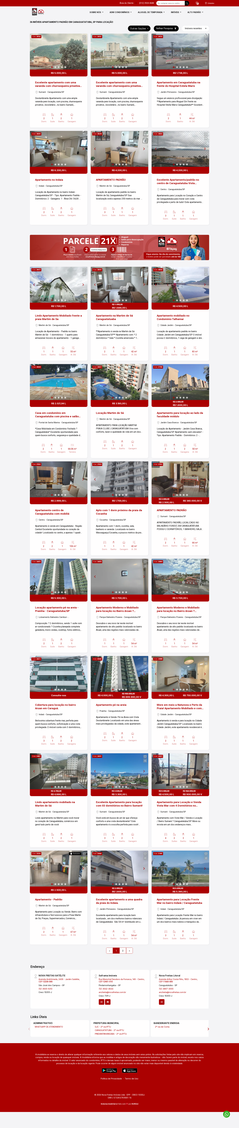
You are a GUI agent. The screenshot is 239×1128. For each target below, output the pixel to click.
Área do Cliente (126, 3)
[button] (197, 3)
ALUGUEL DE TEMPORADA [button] (150, 12)
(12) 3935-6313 (45, 989)
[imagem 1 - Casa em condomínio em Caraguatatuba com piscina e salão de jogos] (58, 382)
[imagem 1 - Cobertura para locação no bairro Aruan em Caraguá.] (58, 674)
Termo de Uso (131, 1078)
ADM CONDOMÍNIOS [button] (120, 12)
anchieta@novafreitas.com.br (112, 992)
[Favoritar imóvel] (84, 37)
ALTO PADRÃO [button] (195, 12)
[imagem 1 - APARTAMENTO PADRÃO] (119, 149)
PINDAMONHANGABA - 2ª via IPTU (111, 1034)
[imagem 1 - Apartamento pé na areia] (119, 674)
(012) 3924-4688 (146, 3)
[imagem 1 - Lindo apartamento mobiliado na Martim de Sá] (58, 771)
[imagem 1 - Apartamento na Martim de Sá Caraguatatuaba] (119, 285)
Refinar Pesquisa (164, 28)
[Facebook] (108, 1002)
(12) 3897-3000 (166, 989)
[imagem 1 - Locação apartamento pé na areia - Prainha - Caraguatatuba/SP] (58, 577)
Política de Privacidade (111, 1078)
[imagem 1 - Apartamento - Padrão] (58, 869)
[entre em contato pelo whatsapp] (225, 1113)
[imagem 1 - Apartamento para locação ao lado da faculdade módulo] (180, 382)
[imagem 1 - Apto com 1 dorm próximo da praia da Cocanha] (119, 479)
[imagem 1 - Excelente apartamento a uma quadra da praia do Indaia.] (119, 869)
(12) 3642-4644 (106, 989)
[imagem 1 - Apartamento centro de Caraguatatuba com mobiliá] (58, 479)
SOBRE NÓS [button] (96, 12)
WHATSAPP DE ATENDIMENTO (49, 1027)
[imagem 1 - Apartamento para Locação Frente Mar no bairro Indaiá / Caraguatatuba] (180, 869)
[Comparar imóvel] (84, 41)
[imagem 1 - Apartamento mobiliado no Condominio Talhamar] (180, 285)
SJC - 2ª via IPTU (103, 1027)
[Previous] (34, 52)
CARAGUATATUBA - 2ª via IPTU (109, 1030)
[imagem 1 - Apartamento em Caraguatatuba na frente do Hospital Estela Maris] (180, 52)
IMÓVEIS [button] (175, 12)
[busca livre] (187, 3)
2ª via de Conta (162, 1027)
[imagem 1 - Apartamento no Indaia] (58, 149)
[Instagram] (101, 1002)
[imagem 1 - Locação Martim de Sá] (119, 382)
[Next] (83, 52)
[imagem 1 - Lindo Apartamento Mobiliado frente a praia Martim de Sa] (58, 285)
